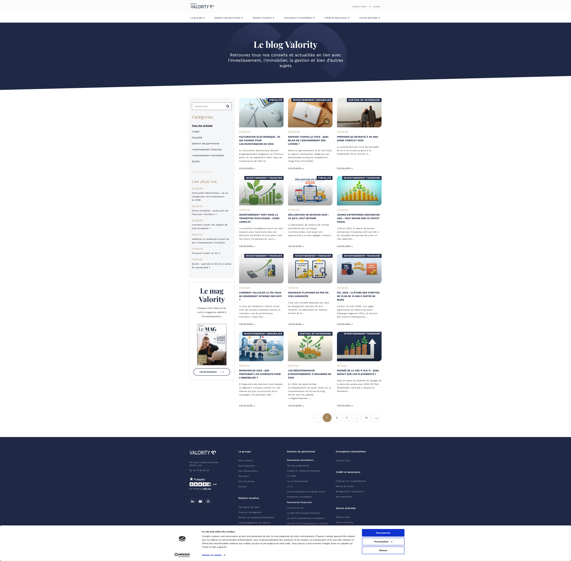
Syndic (196, 161)
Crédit (195, 131)
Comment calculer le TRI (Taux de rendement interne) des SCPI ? (260, 296)
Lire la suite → (247, 168)
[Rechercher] (228, 106)
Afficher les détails (212, 555)
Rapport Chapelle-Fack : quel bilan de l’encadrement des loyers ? (308, 140)
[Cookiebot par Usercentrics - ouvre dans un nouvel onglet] (182, 555)
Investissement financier (207, 149)
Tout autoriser (383, 533)
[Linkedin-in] (193, 502)
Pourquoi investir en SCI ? (206, 253)
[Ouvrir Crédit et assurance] (349, 18)
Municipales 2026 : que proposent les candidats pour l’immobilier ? (260, 374)
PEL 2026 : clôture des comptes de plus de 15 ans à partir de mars (358, 296)
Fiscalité (197, 137)
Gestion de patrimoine (205, 143)
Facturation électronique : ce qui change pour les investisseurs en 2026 (210, 196)
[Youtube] (200, 502)
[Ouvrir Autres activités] (379, 18)
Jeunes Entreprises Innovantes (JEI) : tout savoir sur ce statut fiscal (358, 218)
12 (368, 416)
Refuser (383, 550)
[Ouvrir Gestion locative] (273, 18)
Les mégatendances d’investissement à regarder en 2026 (309, 374)
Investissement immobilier (208, 155)
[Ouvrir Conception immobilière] (314, 18)
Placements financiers (299, 502)
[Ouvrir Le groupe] (204, 18)
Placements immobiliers (300, 460)
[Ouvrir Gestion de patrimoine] (242, 18)
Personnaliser (381, 541)
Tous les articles (202, 125)
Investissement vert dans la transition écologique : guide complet (259, 218)
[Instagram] (208, 502)
